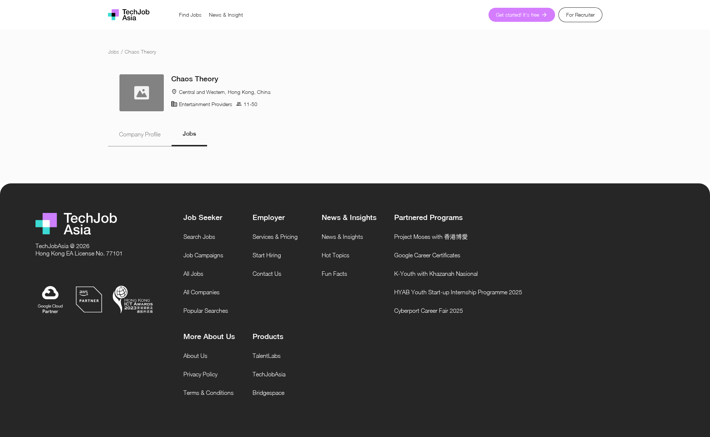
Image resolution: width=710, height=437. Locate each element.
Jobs (113, 51)
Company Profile (139, 134)
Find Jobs (190, 14)
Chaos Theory (140, 51)
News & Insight (226, 14)
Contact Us (267, 273)
